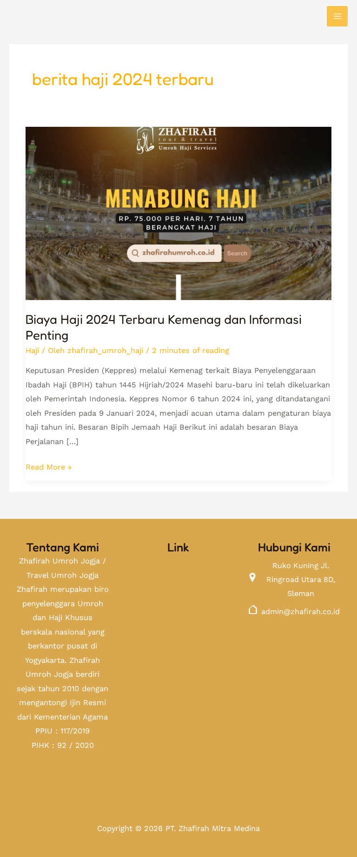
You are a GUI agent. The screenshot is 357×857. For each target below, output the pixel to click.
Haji (32, 350)
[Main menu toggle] (337, 16)
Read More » (49, 465)
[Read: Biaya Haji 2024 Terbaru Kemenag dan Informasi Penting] (178, 207)
